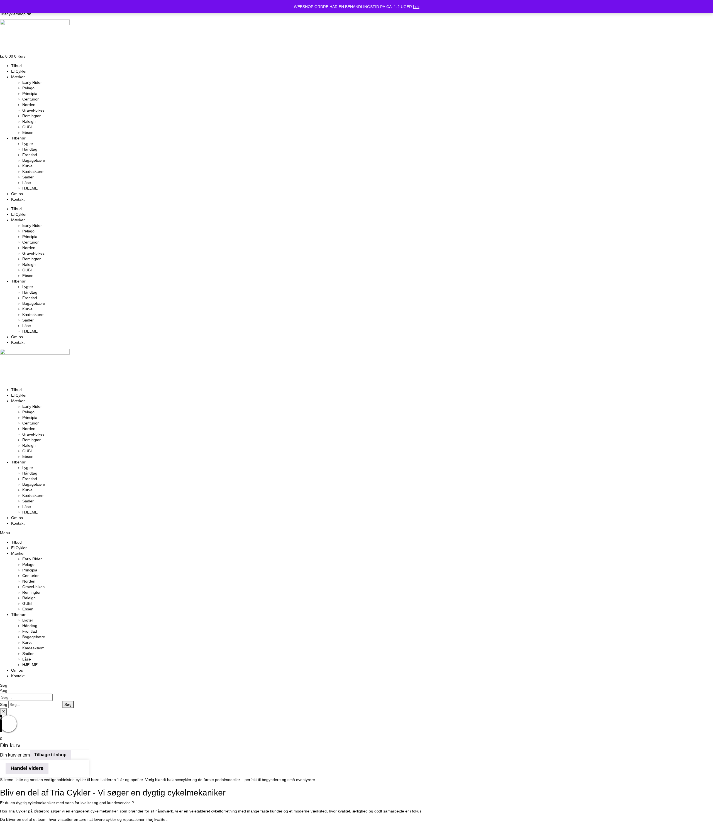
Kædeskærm (33, 171)
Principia (29, 93)
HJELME (30, 188)
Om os (17, 193)
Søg (3, 685)
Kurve (27, 166)
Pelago (28, 88)
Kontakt (18, 199)
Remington (31, 116)
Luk (416, 6)
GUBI (27, 127)
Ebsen (27, 132)
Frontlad (29, 155)
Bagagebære (33, 160)
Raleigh (29, 121)
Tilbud (16, 65)
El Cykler (19, 71)
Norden (28, 104)
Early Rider (32, 82)
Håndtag (29, 149)
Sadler (28, 177)
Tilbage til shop (50, 754)
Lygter (27, 143)
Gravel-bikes (33, 110)
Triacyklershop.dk (15, 14)
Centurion (31, 99)
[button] (356, 533)
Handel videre (27, 768)
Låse (26, 182)
